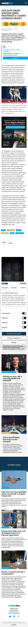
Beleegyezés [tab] (5, 287)
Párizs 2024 (5, 233)
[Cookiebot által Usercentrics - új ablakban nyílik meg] (20, 283)
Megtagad (14, 342)
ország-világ (11, 230)
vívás (12, 233)
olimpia (18, 230)
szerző (9, 241)
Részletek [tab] (14, 287)
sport (3, 230)
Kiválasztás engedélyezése (14, 338)
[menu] (26, 3)
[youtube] (10, 616)
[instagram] (18, 616)
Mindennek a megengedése (14, 333)
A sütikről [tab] (22, 287)
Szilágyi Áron (19, 233)
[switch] (24, 318)
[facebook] (14, 616)
